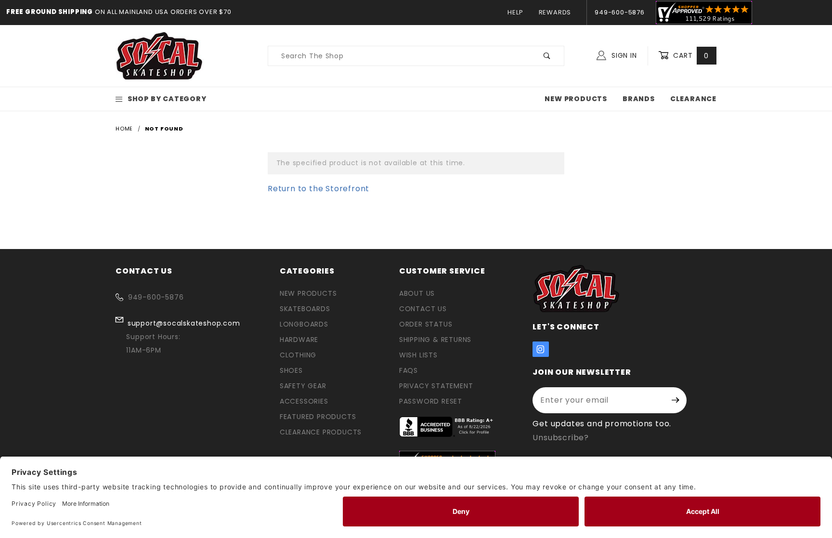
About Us (417, 293)
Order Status (426, 324)
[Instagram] (541, 349)
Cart (690, 55)
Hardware (299, 339)
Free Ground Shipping (49, 11)
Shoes (291, 370)
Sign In (623, 55)
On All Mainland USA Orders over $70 (162, 11)
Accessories (304, 401)
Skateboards (305, 309)
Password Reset (430, 401)
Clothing (298, 355)
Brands (639, 99)
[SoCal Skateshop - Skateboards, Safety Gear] (160, 55)
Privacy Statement (436, 386)
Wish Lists (418, 355)
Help (515, 12)
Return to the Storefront (318, 188)
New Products (576, 99)
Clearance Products (321, 432)
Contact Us (423, 309)
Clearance (693, 99)
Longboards (304, 324)
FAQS (408, 370)
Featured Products (318, 416)
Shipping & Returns (435, 339)
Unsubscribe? (561, 437)
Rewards (555, 12)
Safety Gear (303, 386)
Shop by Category (167, 99)
